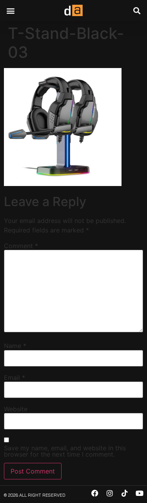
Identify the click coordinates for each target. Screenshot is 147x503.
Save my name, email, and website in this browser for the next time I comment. (65, 451)
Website (15, 409)
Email (14, 377)
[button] (10, 10)
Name (15, 346)
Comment (21, 246)
